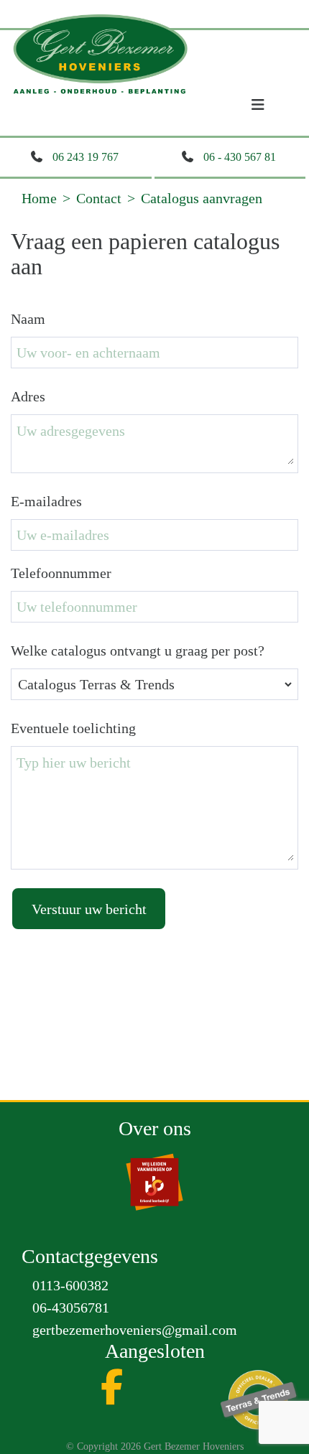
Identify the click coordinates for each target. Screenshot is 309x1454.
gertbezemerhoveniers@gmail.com (134, 1330)
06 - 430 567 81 (239, 157)
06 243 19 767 (85, 157)
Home (39, 198)
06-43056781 (70, 1307)
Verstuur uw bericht (89, 909)
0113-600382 (70, 1285)
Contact (98, 198)
